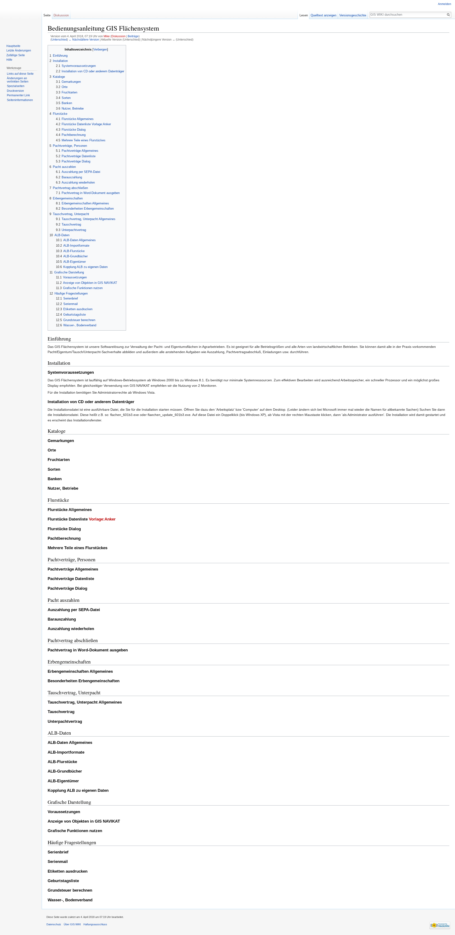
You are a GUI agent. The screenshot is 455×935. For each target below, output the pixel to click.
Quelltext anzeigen (323, 15)
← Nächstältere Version (84, 39)
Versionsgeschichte (352, 15)
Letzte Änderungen (18, 50)
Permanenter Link (18, 95)
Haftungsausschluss (95, 924)
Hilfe (9, 59)
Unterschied (59, 39)
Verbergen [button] (100, 49)
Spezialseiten (15, 86)
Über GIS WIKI (72, 924)
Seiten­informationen (20, 100)
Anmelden (444, 4)
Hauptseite (13, 46)
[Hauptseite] (21, 19)
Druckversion (15, 90)
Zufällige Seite (15, 55)
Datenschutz (53, 924)
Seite (46, 15)
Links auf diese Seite (20, 73)
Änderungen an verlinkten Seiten (17, 80)
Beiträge (133, 36)
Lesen (304, 15)
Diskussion (118, 36)
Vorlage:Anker (102, 519)
